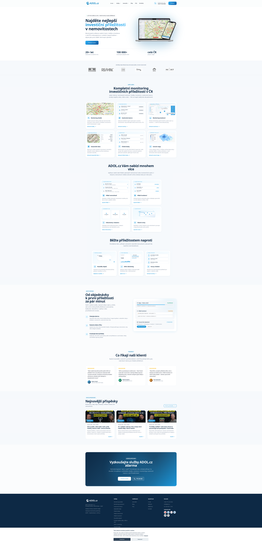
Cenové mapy (117, 526)
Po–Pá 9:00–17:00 (168, 506)
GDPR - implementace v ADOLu (92, 513)
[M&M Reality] (92, 70)
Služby (117, 3)
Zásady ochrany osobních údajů (92, 508)
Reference (150, 506)
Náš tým (150, 504)
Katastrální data (117, 509)
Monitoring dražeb (118, 502)
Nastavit (146, 535)
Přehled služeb (92, 42)
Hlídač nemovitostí (118, 513)
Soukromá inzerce (118, 506)
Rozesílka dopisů (118, 518)
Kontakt (150, 509)
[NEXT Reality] (170, 70)
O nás (111, 3)
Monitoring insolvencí (119, 504)
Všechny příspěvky (169, 405)
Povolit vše (122, 539)
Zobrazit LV (150, 326)
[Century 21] (138, 70)
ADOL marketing (118, 524)
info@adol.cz (167, 504)
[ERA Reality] (154, 70)
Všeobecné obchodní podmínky (92, 510)
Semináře (125, 3)
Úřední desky (117, 511)
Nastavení (140, 539)
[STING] (123, 70)
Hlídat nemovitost (141, 326)
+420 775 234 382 (162, 3)
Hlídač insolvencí (118, 515)
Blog (132, 3)
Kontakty (141, 3)
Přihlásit (172, 3)
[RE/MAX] (107, 70)
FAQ (136, 3)
